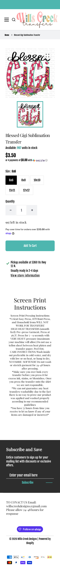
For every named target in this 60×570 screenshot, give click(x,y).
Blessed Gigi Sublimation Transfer (27, 35)
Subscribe (27, 482)
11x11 (12, 190)
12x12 (26, 190)
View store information (25, 275)
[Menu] (7, 19)
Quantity (10, 201)
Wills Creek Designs (27, 539)
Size (11, 171)
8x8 (23, 180)
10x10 (37, 180)
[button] (14, 19)
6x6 (11, 180)
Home (7, 35)
